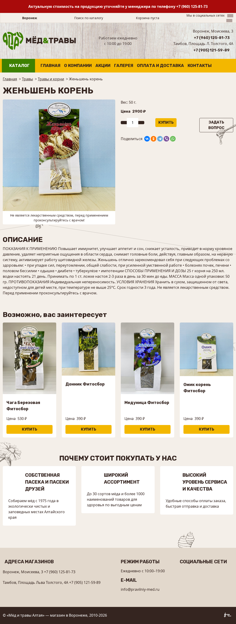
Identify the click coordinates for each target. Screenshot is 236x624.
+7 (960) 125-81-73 (192, 6)
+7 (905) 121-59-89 (211, 50)
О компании (78, 65)
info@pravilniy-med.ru (140, 589)
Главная (50, 65)
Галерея (123, 65)
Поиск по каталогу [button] (88, 18)
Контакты (200, 65)
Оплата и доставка (160, 65)
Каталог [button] (19, 65)
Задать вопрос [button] (216, 125)
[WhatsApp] (173, 139)
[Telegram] (160, 139)
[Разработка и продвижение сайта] (228, 615)
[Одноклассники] (153, 139)
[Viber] (166, 139)
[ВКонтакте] (147, 139)
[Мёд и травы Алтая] (39, 40)
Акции (102, 65)
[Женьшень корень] (59, 154)
